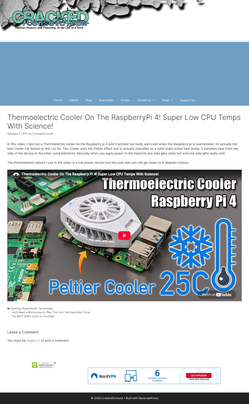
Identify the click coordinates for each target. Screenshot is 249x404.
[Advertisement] (124, 67)
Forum (58, 100)
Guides (125, 100)
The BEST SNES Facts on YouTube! (32, 316)
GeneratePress (148, 398)
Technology (45, 308)
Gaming (16, 308)
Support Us (187, 100)
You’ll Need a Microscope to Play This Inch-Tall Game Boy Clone (50, 312)
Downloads (106, 100)
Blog (89, 100)
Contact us (144, 100)
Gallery (74, 100)
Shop (165, 100)
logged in (33, 340)
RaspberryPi (29, 308)
